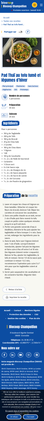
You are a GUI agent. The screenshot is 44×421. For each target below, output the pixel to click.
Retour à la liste (15, 289)
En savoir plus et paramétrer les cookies (22, 411)
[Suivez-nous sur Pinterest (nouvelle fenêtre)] (37, 355)
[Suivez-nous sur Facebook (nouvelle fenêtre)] (4, 355)
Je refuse (14, 417)
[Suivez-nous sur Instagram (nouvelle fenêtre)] (29, 355)
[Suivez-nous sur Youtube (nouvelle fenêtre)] (20, 355)
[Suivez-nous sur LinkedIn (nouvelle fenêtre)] (12, 355)
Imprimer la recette (17, 297)
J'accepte (30, 417)
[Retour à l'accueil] (7, 3)
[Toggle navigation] (41, 5)
